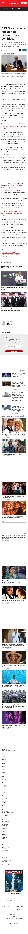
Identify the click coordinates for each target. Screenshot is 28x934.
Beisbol (3, 845)
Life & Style (4, 798)
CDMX (3, 769)
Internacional (4, 753)
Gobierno (3, 765)
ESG (2, 757)
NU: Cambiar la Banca (14, 893)
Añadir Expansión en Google (9, 53)
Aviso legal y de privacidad (14, 918)
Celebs (3, 793)
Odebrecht (12, 250)
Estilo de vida (5, 795)
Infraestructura (5, 814)
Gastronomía (4, 857)
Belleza (3, 783)
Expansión (10, 322)
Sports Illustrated (5, 843)
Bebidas (3, 858)
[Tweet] (20, 50)
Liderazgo (4, 837)
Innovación (4, 828)
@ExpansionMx (12, 81)
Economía (4, 752)
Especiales (4, 840)
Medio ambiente (5, 821)
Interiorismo (4, 817)
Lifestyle (3, 851)
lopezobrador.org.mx (15, 241)
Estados (3, 770)
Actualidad (4, 835)
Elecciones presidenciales (8, 254)
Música (3, 805)
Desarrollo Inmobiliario (7, 812)
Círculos (3, 780)
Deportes (3, 802)
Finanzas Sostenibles (7, 827)
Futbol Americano (6, 847)
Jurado (3, 866)
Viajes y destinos (6, 860)
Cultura (3, 786)
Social (3, 822)
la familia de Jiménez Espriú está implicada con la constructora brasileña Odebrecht (11, 188)
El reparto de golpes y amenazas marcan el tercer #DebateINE (11, 309)
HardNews (5, 256)
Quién (3, 776)
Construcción (5, 811)
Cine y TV (4, 804)
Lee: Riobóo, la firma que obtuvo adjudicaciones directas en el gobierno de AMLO (13, 213)
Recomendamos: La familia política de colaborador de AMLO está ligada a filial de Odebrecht (14, 126)
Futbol (3, 844)
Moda (2, 782)
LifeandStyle (4, 760)
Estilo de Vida (5, 864)
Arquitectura (4, 815)
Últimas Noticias (7, 8)
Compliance (13, 916)
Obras (3, 756)
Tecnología (4, 754)
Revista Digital (24, 3)
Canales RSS (14, 921)
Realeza (3, 779)
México (3, 766)
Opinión (3, 772)
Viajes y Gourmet (6, 785)
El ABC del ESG (5, 829)
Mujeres (3, 759)
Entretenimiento (5, 801)
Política (20, 8)
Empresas (14, 8)
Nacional (17, 254)
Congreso (4, 768)
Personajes (4, 861)
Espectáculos (5, 778)
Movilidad (4, 825)
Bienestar (4, 863)
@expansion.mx (14, 900)
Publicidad (13, 914)
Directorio (13, 923)
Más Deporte (4, 850)
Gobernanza (4, 824)
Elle (2, 789)
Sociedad (4, 773)
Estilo (2, 799)
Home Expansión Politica (8, 750)
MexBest (3, 856)
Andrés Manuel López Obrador (9, 252)
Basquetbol (4, 848)
